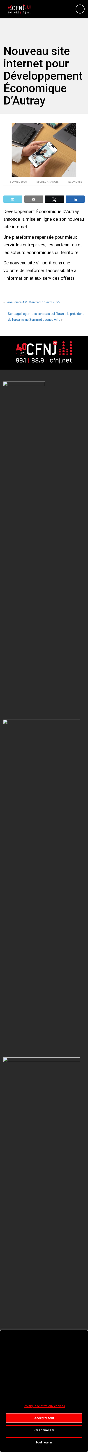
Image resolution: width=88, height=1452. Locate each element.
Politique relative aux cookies (44, 1406)
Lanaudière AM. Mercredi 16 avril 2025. (33, 302)
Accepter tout (44, 1418)
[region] (44, 1391)
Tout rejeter (44, 1442)
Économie (75, 181)
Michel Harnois (48, 181)
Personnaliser (44, 1430)
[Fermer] (83, 1333)
